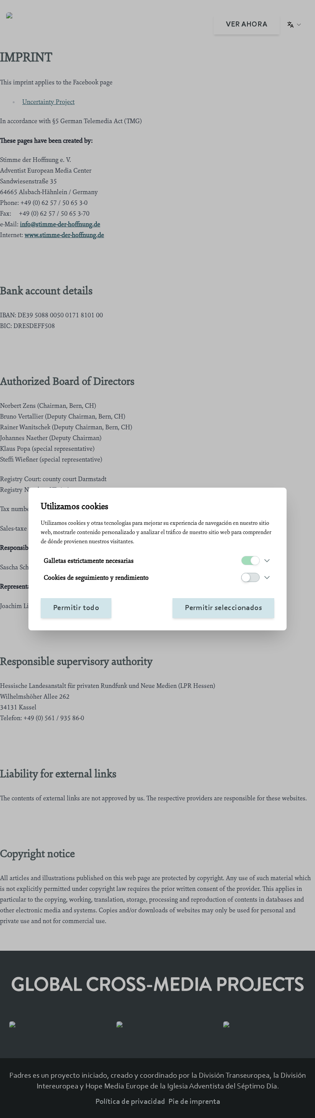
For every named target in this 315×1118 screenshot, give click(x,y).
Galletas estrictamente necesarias (89, 560)
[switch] (250, 560)
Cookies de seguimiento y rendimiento (96, 577)
